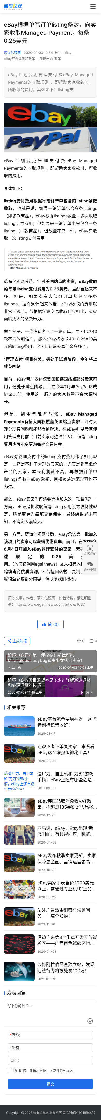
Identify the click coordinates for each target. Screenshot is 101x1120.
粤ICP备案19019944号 (79, 1113)
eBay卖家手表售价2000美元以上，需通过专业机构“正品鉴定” (66, 886)
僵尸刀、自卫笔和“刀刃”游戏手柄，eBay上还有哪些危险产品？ (66, 777)
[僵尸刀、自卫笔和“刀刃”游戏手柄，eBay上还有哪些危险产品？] (19, 780)
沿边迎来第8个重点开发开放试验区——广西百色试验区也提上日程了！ (67, 940)
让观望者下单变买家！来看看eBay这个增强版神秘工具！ (66, 749)
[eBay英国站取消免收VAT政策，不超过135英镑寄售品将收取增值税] (19, 807)
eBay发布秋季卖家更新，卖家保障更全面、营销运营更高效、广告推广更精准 (66, 859)
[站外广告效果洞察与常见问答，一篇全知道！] (19, 916)
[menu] (93, 6)
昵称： (16, 1035)
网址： (16, 1060)
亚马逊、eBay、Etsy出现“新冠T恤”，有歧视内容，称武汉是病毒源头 (66, 831)
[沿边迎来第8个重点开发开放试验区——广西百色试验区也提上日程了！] (19, 944)
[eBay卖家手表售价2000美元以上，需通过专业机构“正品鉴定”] (19, 889)
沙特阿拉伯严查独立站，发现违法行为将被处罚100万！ (66, 967)
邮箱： (16, 1047)
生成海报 (19, 641)
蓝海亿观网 (12, 53)
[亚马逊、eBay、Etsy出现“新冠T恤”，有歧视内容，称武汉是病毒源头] (19, 835)
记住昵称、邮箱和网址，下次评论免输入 (42, 1070)
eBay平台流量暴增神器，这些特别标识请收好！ (66, 722)
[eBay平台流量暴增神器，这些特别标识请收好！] (19, 726)
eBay (67, 53)
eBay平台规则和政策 (19, 58)
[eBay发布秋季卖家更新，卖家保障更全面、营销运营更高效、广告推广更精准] (19, 862)
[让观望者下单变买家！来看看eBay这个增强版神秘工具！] (19, 753)
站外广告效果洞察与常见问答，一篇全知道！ (63, 913)
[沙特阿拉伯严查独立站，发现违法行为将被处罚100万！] (19, 971)
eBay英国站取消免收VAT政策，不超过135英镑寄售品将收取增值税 (65, 804)
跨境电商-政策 (50, 58)
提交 (50, 1084)
